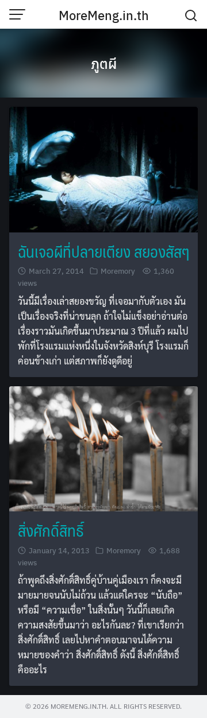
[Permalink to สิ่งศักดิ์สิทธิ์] (103, 447)
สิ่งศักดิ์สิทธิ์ (51, 530)
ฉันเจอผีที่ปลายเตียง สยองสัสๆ (103, 251)
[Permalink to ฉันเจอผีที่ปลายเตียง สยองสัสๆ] (103, 168)
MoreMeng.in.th (104, 15)
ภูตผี (104, 63)
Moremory (118, 270)
